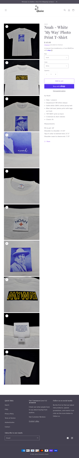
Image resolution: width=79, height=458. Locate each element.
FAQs (6, 409)
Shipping (46, 45)
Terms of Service (10, 418)
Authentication (9, 422)
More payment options (59, 91)
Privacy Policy (9, 414)
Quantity (46, 70)
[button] (6, 10)
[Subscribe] (37, 438)
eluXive (36, 454)
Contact (7, 427)
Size (45, 54)
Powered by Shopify (44, 454)
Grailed (31, 421)
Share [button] (48, 141)
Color (45, 62)
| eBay (37, 421)
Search (7, 405)
